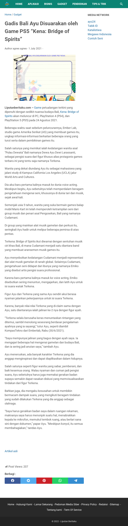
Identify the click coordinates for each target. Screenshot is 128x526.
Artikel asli (11, 451)
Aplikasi (33, 3)
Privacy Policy (89, 504)
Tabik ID (93, 25)
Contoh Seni (95, 38)
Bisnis (48, 3)
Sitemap (114, 504)
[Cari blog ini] (121, 4)
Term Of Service (72, 509)
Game (38, 107)
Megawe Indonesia (99, 34)
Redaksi (103, 504)
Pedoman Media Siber (67, 504)
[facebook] (12, 481)
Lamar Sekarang (43, 504)
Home (18, 3)
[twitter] (28, 481)
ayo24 (91, 21)
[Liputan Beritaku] (7, 4)
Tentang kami (54, 509)
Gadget (62, 3)
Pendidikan (79, 3)
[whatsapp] (60, 481)
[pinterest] (44, 481)
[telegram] (76, 481)
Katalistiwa (94, 30)
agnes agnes (20, 48)
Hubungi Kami (24, 504)
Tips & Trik (99, 3)
